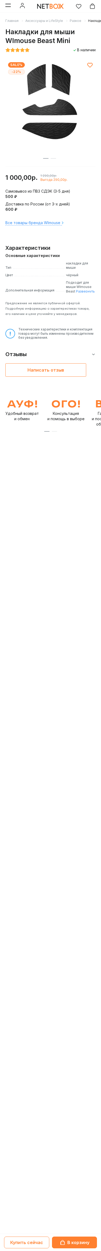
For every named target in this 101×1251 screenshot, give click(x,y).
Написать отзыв (45, 370)
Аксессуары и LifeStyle (44, 21)
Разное (75, 21)
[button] (47, 431)
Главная (12, 21)
